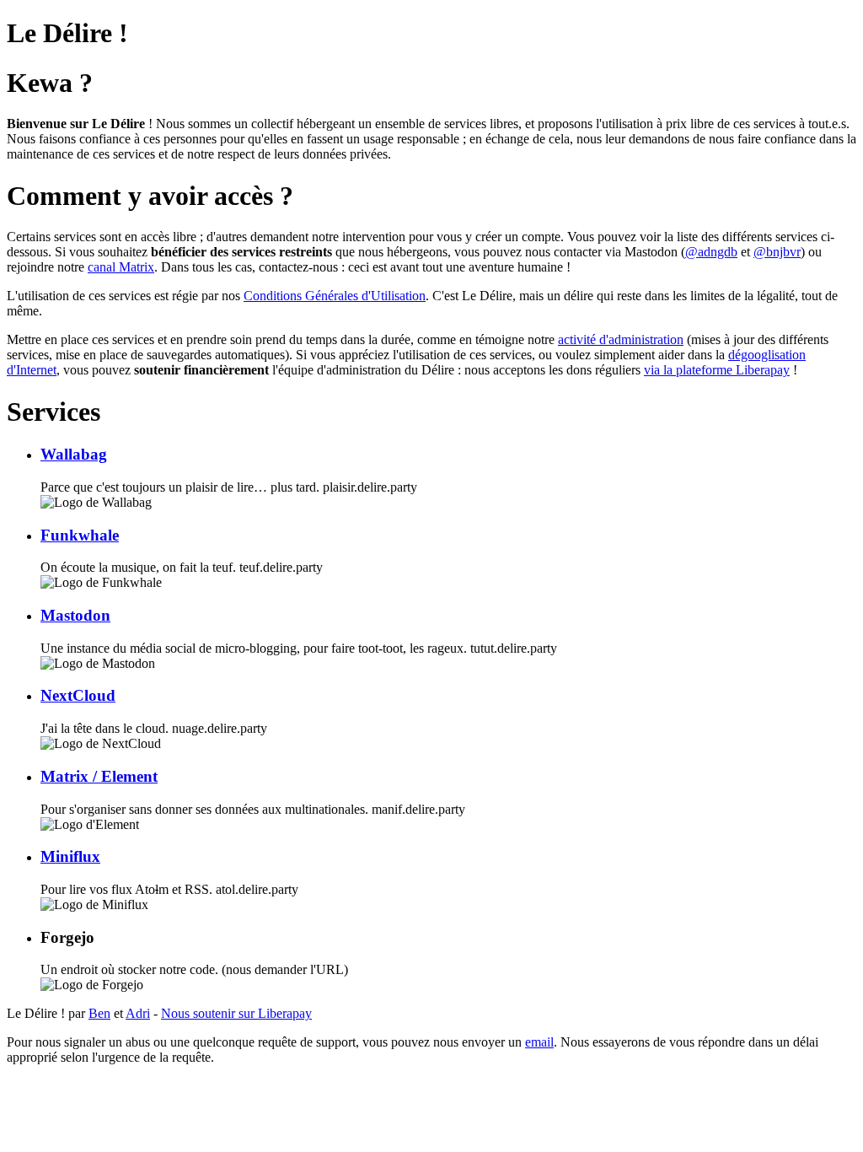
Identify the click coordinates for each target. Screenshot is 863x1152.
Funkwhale (79, 535)
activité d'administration (620, 339)
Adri (138, 1013)
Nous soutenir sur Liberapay (236, 1013)
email (539, 1042)
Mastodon (75, 615)
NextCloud (77, 695)
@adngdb (711, 252)
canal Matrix (121, 267)
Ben (99, 1013)
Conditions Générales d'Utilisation (335, 295)
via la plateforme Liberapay (717, 370)
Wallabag (73, 454)
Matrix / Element (99, 776)
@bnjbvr (777, 252)
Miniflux (70, 856)
